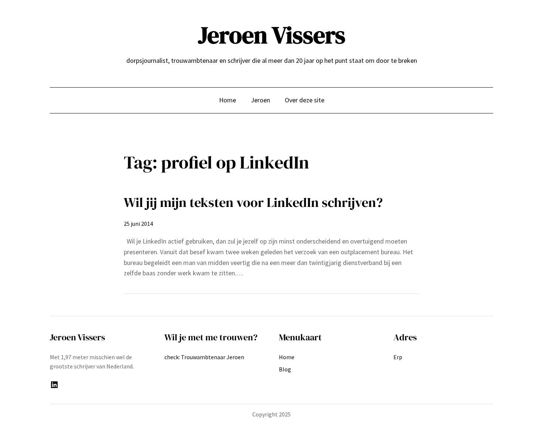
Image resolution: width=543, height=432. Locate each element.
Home (227, 100)
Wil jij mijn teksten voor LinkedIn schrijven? (253, 202)
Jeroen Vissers (271, 35)
